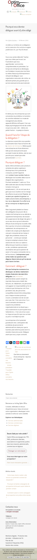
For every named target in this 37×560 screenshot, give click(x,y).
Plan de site (9, 541)
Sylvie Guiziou (12, 40)
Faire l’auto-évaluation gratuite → (18, 463)
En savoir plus (25, 557)
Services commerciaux (15, 423)
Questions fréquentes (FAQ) (14, 543)
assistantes (19, 276)
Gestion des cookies (12, 545)
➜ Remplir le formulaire (12, 512)
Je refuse (17, 557)
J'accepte (10, 557)
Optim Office (18, 4)
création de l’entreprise (14, 146)
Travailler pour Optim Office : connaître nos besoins (9, 374)
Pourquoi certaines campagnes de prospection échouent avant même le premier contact (18, 486)
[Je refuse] (35, 554)
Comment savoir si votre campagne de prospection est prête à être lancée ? (18, 495)
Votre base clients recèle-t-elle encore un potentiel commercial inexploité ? (16, 477)
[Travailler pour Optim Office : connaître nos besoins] (9, 363)
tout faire (18, 158)
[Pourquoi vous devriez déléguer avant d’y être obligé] (23, 352)
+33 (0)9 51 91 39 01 (11, 518)
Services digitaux (13, 425)
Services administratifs (15, 421)
